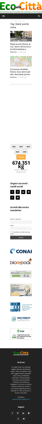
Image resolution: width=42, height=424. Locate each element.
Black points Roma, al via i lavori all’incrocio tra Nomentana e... (20, 46)
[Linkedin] (23, 192)
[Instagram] (18, 192)
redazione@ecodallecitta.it (21, 399)
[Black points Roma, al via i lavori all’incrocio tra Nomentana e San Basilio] (21, 36)
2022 (13, 147)
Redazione (13, 52)
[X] (18, 419)
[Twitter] (12, 198)
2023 (21, 147)
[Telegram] (29, 192)
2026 (24, 152)
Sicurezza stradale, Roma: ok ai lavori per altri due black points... (20, 72)
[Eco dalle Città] (21, 6)
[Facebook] (12, 192)
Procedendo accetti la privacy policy (20, 233)
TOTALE (21, 157)
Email (11, 225)
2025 (17, 152)
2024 (28, 147)
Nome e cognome (15, 219)
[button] (3, 16)
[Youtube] (18, 198)
